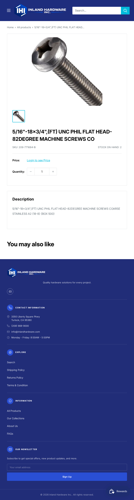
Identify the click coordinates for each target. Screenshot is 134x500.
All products (24, 27)
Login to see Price (38, 160)
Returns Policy (15, 377)
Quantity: (18, 171)
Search (11, 362)
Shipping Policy (16, 369)
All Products (14, 410)
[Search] (125, 10)
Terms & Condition (17, 385)
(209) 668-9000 (20, 325)
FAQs (10, 433)
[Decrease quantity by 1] (30, 171)
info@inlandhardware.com (25, 331)
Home (10, 27)
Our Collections (15, 418)
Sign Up (67, 476)
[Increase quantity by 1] (53, 171)
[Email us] (10, 291)
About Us (12, 425)
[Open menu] (8, 10)
